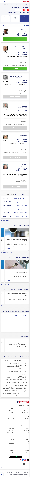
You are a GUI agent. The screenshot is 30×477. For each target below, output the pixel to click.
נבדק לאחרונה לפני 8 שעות (22, 49)
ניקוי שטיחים (11, 443)
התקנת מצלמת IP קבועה (21, 216)
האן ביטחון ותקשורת (21, 135)
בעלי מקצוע (27, 4)
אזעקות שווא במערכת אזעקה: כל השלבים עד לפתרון (17, 240)
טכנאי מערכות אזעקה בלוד (21, 315)
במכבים (26, 10)
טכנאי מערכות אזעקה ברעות (20, 327)
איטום (27, 428)
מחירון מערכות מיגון (22, 194)
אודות (27, 408)
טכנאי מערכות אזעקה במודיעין (20, 318)
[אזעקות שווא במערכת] (17, 233)
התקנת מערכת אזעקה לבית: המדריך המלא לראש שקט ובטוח (18, 271)
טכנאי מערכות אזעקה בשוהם (20, 330)
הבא (22, 391)
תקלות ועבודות (11, 418)
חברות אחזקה (25, 443)
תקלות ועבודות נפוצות (21, 226)
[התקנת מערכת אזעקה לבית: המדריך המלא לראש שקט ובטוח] (17, 265)
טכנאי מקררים (11, 434)
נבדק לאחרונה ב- (21, 31)
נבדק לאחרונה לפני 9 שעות (22, 166)
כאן (9, 395)
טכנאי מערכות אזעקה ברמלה (20, 324)
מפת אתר (26, 472)
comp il (24, 164)
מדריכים (27, 423)
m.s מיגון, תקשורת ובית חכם (18, 76)
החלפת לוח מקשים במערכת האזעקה (20, 213)
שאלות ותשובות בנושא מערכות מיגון (16, 289)
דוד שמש (27, 434)
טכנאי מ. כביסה (25, 452)
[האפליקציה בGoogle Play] (18, 457)
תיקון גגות (12, 450)
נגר (13, 441)
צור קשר (12, 412)
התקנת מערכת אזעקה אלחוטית (22, 206)
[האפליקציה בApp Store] (12, 457)
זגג (28, 441)
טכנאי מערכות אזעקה (19, 4)
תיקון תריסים (11, 452)
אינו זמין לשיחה (15, 96)
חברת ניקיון (26, 445)
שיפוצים (12, 448)
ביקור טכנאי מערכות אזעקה (20, 198)
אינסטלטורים (26, 430)
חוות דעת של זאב (22, 90)
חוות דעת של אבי (22, 120)
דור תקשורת (23, 29)
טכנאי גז (27, 450)
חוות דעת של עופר (22, 178)
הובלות (27, 439)
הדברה (27, 437)
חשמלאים (26, 448)
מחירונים (27, 418)
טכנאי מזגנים (11, 428)
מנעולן (13, 437)
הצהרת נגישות (9, 472)
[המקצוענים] (25, 1)
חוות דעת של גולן (22, 149)
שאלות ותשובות (25, 420)
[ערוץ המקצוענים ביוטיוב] (21, 460)
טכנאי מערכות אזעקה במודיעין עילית (18, 321)
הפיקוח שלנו (26, 410)
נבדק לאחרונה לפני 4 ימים (22, 107)
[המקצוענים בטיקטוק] (28, 460)
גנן (28, 432)
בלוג (13, 420)
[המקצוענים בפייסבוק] (23, 460)
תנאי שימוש (18, 472)
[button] (3, 25)
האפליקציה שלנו (25, 412)
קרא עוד (8, 248)
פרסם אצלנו (11, 410)
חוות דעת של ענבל (22, 62)
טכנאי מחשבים (11, 430)
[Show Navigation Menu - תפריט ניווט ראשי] (1, 1)
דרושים (12, 408)
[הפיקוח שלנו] (1, 474)
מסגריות (12, 439)
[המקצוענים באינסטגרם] (25, 460)
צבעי (13, 445)
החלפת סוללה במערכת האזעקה (19, 209)
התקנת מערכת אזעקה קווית (20, 202)
